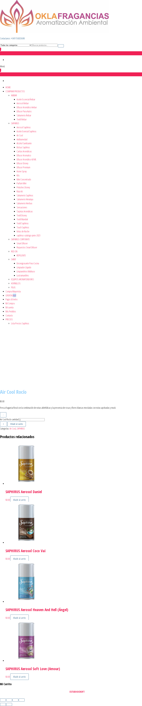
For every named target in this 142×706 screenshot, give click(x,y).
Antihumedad (22, 139)
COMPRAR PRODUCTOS (15, 91)
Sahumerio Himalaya (25, 199)
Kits (18, 175)
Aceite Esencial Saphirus (26, 131)
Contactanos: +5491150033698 (12, 38)
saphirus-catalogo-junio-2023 (28, 235)
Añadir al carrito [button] (19, 499)
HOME (8, 87)
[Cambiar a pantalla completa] (9, 700)
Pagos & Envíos (12, 299)
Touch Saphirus (23, 227)
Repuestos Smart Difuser (27, 247)
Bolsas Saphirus (23, 147)
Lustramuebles (23, 275)
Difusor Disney (22, 163)
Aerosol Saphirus (24, 127)
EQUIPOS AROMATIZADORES (22, 279)
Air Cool (20, 135)
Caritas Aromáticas (24, 151)
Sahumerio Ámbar (24, 115)
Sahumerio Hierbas (24, 203)
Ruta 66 (20, 191)
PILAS (13, 287)
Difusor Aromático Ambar (27, 107)
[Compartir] (15, 700)
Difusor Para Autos (24, 111)
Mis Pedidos (11, 311)
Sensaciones (22, 207)
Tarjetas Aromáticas (25, 211)
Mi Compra (10, 303)
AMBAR (14, 95)
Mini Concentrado (24, 179)
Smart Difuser (22, 243)
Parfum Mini (21, 183)
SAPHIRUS (15, 123)
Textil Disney (22, 215)
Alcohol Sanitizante (24, 143)
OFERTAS (11, 295)
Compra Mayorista (13, 291)
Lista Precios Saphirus (20, 323)
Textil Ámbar (22, 119)
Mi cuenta (9, 307)
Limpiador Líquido (24, 267)
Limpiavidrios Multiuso (26, 271)
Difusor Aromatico (24, 155)
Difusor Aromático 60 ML (26, 159)
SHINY (13, 259)
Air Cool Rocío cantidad (9, 419)
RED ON (14, 251)
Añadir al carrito (16, 424)
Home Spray (22, 171)
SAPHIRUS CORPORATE (20, 239)
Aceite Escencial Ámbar (26, 99)
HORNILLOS (16, 283)
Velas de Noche (23, 231)
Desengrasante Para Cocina (28, 263)
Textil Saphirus (23, 223)
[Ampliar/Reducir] (3, 700)
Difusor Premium (23, 167)
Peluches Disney (23, 187)
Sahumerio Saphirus (25, 195)
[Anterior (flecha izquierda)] (3, 704)
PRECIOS (9, 319)
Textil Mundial (22, 219)
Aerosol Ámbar (23, 103)
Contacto (9, 315)
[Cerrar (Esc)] (22, 700)
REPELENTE (21, 255)
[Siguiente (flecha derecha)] (9, 704)
